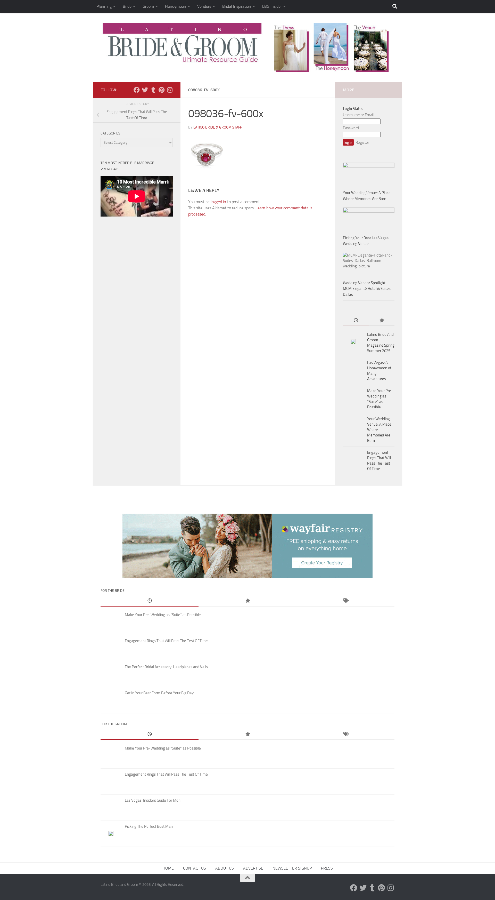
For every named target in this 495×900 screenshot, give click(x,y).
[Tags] (345, 601)
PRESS (327, 868)
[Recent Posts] (356, 320)
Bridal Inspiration (236, 6)
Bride (127, 6)
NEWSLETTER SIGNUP (292, 868)
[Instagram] (170, 90)
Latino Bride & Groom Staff (217, 127)
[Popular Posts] (381, 320)
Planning (104, 6)
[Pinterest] (161, 90)
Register (362, 142)
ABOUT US (224, 868)
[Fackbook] (137, 90)
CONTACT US (194, 868)
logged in (218, 201)
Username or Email (358, 115)
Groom (148, 6)
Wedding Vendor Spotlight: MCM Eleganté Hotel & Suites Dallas (367, 289)
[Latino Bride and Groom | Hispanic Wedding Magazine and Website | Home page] (247, 47)
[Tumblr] (153, 90)
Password (351, 128)
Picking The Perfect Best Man (149, 826)
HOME (168, 868)
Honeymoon (175, 6)
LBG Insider (272, 6)
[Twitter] (145, 90)
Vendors (204, 6)
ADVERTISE (253, 868)
